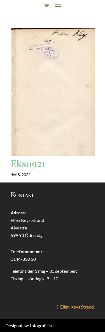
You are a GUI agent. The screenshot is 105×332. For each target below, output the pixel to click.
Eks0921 (28, 163)
